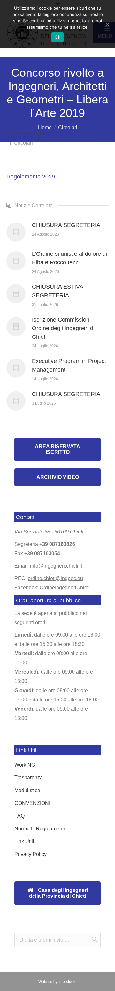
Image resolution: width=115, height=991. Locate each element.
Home (45, 127)
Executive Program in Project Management (69, 365)
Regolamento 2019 (30, 176)
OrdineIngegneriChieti (65, 587)
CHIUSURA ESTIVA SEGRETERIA (57, 291)
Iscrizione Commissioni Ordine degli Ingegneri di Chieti (63, 328)
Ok (57, 37)
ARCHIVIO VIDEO (57, 477)
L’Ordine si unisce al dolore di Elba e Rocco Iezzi (69, 258)
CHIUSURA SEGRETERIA (66, 225)
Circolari (67, 127)
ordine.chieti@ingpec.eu (55, 578)
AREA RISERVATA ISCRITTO (57, 449)
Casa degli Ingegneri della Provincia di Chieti (58, 893)
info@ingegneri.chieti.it (56, 566)
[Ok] (107, 24)
